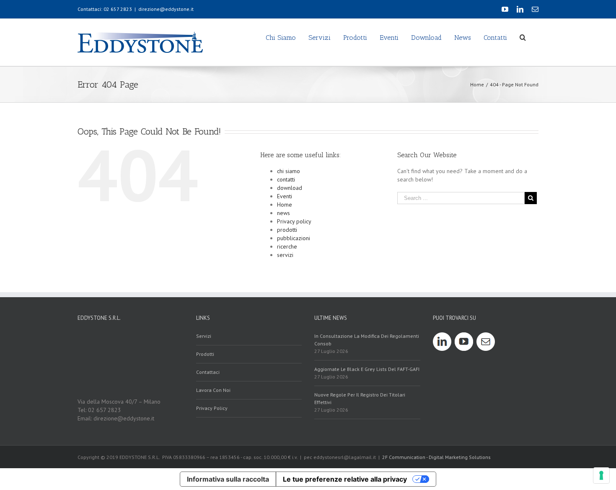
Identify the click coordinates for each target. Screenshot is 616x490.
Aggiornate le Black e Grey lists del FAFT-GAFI (366, 369)
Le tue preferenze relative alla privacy (345, 479)
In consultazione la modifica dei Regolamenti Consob (366, 340)
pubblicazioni (293, 238)
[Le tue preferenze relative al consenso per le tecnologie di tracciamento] (601, 475)
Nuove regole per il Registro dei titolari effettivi (359, 398)
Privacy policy (294, 221)
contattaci (208, 372)
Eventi (284, 196)
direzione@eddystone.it (166, 9)
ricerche (287, 246)
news (283, 213)
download (289, 188)
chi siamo (288, 171)
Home (284, 204)
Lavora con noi (213, 390)
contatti (286, 179)
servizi (285, 255)
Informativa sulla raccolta (228, 479)
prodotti (287, 229)
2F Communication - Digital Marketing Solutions (436, 457)
